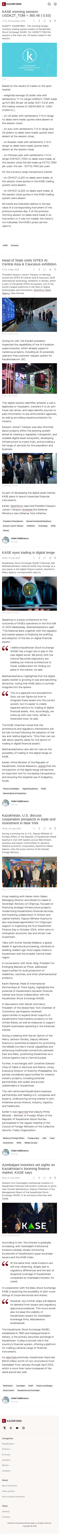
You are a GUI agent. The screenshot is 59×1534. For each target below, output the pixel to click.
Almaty (6, 530)
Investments (8, 1143)
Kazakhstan (7, 1443)
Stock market (8, 1390)
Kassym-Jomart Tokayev (13, 526)
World (5, 1465)
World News (8, 1386)
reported (23, 1111)
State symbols (8, 1491)
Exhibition (31, 526)
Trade (52, 1138)
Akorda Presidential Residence (38, 521)
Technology (42, 526)
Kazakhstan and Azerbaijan (29, 1390)
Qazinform (17, 505)
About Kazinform (9, 1485)
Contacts (6, 1517)
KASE (5, 245)
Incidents (6, 1471)
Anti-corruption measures (13, 1496)
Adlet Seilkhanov (20, 538)
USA (44, 1138)
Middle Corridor (31, 1143)
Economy (14, 245)
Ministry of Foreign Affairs (13, 1138)
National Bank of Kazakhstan (14, 793)
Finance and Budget (11, 789)
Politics (5, 1449)
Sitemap (5, 1511)
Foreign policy (33, 1138)
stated (42, 766)
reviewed (27, 509)
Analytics (6, 1460)
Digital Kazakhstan (30, 789)
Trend (5, 1198)
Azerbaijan (20, 1386)
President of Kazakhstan (13, 521)
